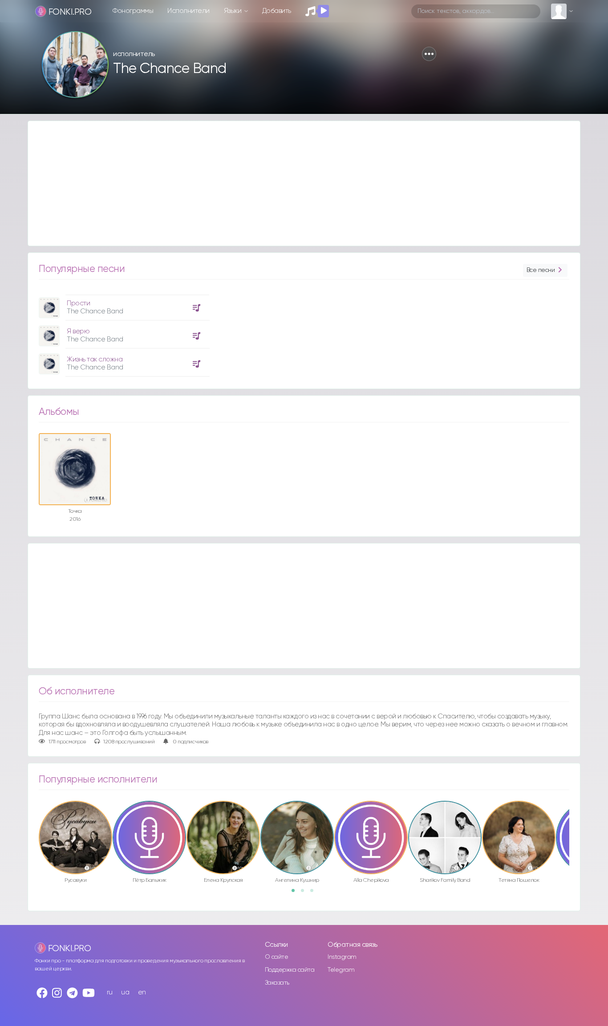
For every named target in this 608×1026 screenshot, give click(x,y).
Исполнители (188, 11)
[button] (429, 54)
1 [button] (296, 893)
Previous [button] (34, 818)
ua (125, 992)
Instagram (342, 957)
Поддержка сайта (290, 970)
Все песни (541, 270)
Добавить (276, 11)
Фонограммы (133, 11)
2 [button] (305, 893)
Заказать (277, 983)
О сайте (276, 957)
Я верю (78, 331)
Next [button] (573, 818)
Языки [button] (233, 11)
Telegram (341, 970)
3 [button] (314, 893)
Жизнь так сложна (94, 359)
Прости (78, 303)
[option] (123, 332)
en (142, 992)
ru (110, 992)
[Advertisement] (295, 183)
